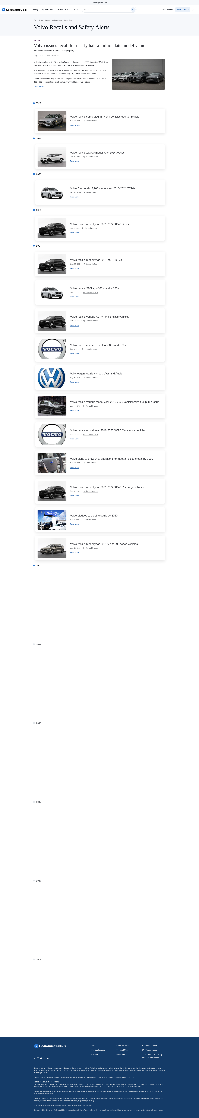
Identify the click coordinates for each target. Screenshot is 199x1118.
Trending (35, 10)
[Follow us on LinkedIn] (48, 1058)
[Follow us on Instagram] (38, 1058)
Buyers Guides (47, 10)
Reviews (63, 10)
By (53, 55)
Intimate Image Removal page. (82, 1105)
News (75, 10)
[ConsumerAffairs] (14, 10)
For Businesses (168, 10)
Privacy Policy (122, 1045)
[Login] (193, 9)
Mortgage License (149, 1045)
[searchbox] (109, 10)
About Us (95, 1045)
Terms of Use (122, 1050)
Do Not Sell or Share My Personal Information (152, 1056)
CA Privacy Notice (149, 1050)
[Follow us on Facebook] (35, 1058)
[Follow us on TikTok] (41, 1058)
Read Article (39, 86)
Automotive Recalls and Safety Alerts (59, 20)
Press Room (121, 1054)
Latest (38, 40)
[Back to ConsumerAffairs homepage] (35, 20)
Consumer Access (49, 1077)
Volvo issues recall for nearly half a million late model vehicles (92, 45)
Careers (94, 1054)
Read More (74, 161)
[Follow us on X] (44, 1058)
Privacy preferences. (99, 2)
